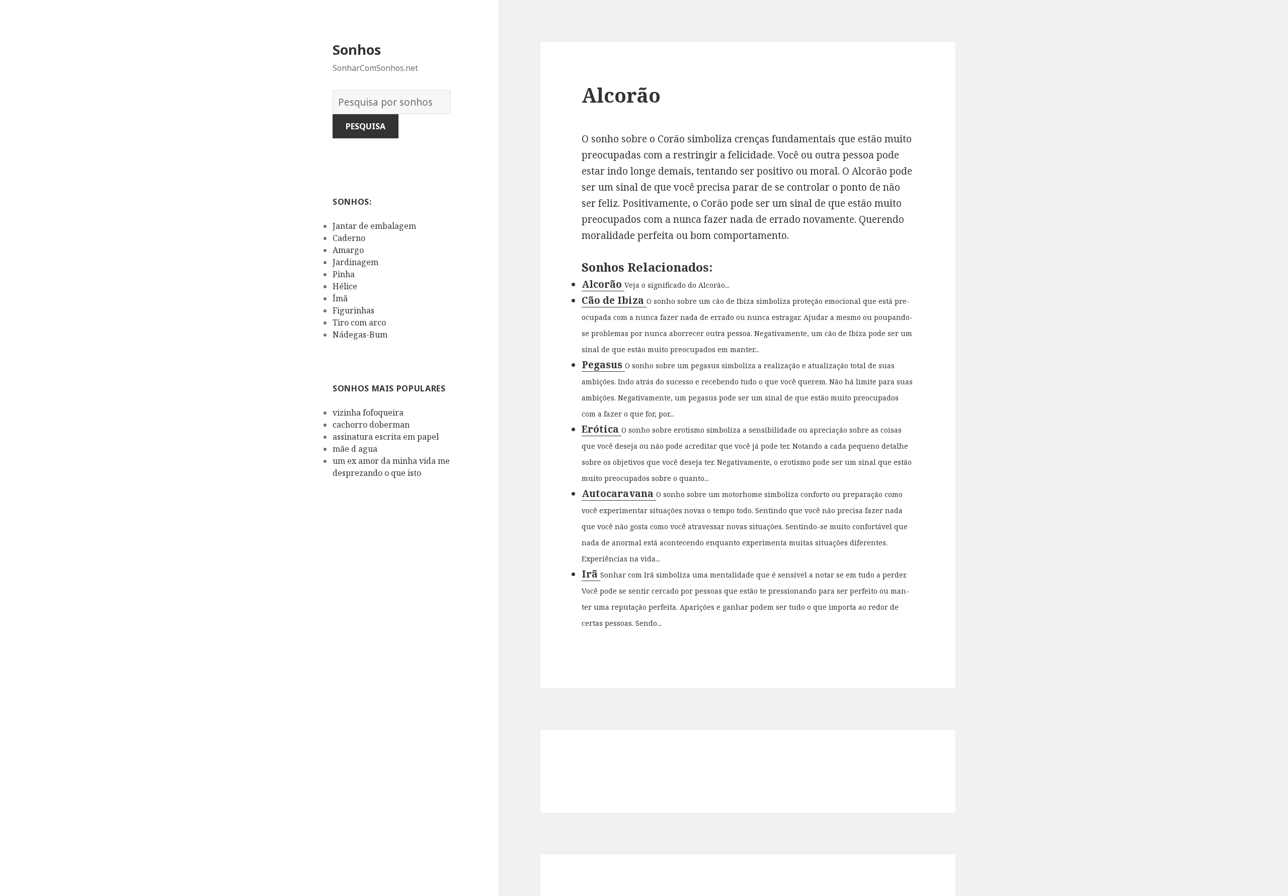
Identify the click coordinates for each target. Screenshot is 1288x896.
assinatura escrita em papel (386, 436)
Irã (591, 574)
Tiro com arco (359, 322)
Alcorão (603, 284)
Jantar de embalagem (374, 225)
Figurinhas (353, 310)
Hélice (345, 286)
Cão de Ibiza (614, 300)
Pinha (344, 274)
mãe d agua (355, 448)
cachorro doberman (371, 424)
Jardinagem (355, 262)
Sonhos (357, 49)
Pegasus (603, 364)
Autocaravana (619, 493)
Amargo (348, 250)
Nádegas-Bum (360, 334)
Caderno (349, 237)
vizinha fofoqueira (368, 412)
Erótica (601, 429)
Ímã (340, 298)
